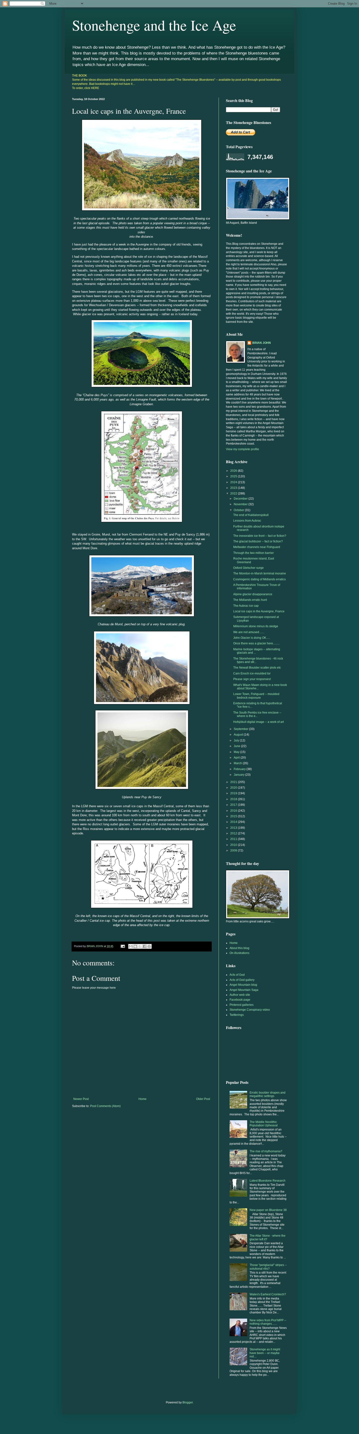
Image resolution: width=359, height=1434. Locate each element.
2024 (234, 482)
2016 (234, 810)
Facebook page (240, 999)
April (237, 757)
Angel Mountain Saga (244, 990)
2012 (234, 833)
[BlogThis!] (135, 946)
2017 (234, 805)
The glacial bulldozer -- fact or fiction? (258, 541)
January (239, 774)
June (237, 746)
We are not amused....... (248, 632)
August (239, 734)
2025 (234, 476)
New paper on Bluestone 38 (268, 1210)
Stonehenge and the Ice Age (154, 25)
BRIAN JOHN (261, 343)
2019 (234, 793)
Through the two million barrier (253, 553)
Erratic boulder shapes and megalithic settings (267, 1094)
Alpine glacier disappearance (252, 594)
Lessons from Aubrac (247, 520)
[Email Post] (122, 946)
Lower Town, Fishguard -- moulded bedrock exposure (256, 695)
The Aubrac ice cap (246, 605)
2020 (234, 787)
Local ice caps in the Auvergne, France (259, 611)
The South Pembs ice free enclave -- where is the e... (257, 714)
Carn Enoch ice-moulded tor (252, 673)
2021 (234, 782)
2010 (234, 845)
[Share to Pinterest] (149, 946)
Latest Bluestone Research (267, 1180)
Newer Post (81, 1099)
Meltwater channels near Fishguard (256, 547)
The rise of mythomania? (266, 1151)
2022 (234, 493)
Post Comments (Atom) (105, 1106)
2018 (234, 799)
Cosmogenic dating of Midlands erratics (259, 579)
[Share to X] (139, 946)
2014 (234, 822)
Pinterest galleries (241, 1005)
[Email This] (130, 946)
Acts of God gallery (242, 980)
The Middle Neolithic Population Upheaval (264, 1123)
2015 (234, 816)
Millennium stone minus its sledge (255, 626)
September (241, 729)
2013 (234, 827)
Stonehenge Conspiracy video (250, 1009)
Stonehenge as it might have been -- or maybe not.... (265, 1353)
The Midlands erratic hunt (250, 600)
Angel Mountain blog (243, 984)
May (237, 752)
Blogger (187, 1402)
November (241, 504)
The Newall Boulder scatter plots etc (257, 667)
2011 (234, 839)
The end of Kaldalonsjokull (251, 515)
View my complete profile (242, 449)
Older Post (203, 1099)
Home (142, 1099)
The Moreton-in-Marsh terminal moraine (259, 573)
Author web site (240, 995)
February (240, 769)
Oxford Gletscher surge (248, 568)
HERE (95, 88)
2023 (234, 488)
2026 (234, 470)
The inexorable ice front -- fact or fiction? (259, 536)
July (237, 740)
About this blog (239, 948)
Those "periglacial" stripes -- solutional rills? (268, 1266)
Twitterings (237, 1015)
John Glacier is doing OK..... (251, 637)
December (241, 498)
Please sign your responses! (252, 679)
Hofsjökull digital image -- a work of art (258, 722)
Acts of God (237, 974)
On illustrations (239, 953)
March (238, 763)
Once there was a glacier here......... (256, 643)
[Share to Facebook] (144, 946)
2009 (234, 850)
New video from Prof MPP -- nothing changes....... (268, 1322)
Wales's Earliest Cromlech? (268, 1294)
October (239, 510)
